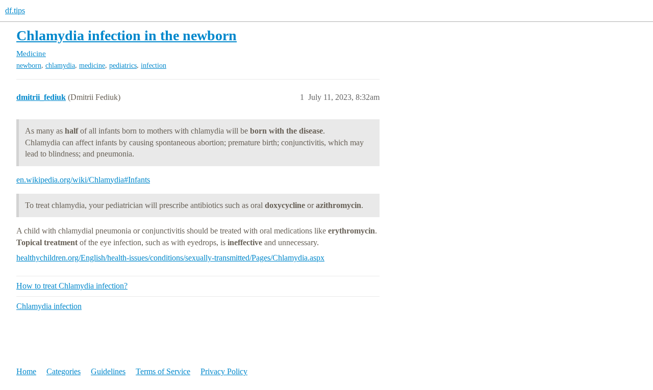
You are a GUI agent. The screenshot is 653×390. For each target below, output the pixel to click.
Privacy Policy (223, 371)
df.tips (15, 10)
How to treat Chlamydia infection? (72, 285)
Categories (63, 371)
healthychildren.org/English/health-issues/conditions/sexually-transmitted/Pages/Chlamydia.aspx (170, 257)
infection (153, 65)
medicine (92, 65)
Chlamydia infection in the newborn (126, 35)
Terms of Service (163, 371)
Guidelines (108, 371)
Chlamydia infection (49, 306)
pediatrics (123, 65)
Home (26, 371)
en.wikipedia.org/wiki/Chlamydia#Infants (83, 179)
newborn (28, 65)
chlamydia (60, 65)
